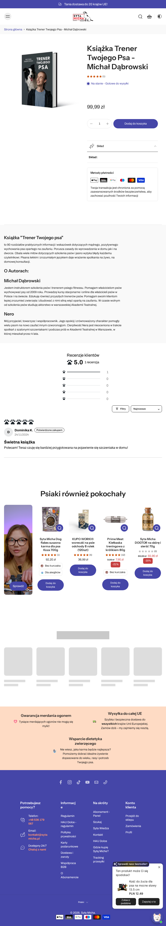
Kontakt (98, 834)
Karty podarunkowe (69, 844)
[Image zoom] (41, 81)
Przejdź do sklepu (132, 817)
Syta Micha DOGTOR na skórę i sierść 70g (148, 542)
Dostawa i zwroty (67, 854)
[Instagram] (69, 782)
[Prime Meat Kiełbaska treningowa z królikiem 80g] (115, 519)
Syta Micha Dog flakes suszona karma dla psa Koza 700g (51, 544)
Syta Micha (88, 912)
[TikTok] (78, 782)
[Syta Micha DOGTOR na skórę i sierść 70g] (148, 519)
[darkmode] (158, 16)
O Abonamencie (70, 875)
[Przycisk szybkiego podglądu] (59, 528)
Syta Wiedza (101, 828)
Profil (129, 832)
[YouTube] (87, 782)
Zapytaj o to (149, 901)
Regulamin (67, 815)
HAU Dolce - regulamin (68, 824)
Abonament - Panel (101, 813)
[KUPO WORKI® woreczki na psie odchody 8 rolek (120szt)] (83, 519)
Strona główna (13, 29)
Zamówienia (133, 826)
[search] (140, 16)
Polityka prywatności (68, 834)
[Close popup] (159, 867)
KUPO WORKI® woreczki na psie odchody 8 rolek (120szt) (83, 544)
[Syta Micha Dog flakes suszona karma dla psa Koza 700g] (50, 519)
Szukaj (97, 822)
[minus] (91, 124)
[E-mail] (96, 782)
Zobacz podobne (126, 901)
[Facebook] (60, 782)
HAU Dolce (100, 841)
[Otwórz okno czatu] (157, 917)
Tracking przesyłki (98, 859)
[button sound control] (27, 589)
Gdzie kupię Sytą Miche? (101, 849)
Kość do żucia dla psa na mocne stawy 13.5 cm (142, 885)
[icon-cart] (149, 16)
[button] (135, 123)
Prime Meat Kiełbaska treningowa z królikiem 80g (115, 544)
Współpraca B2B (68, 865)
